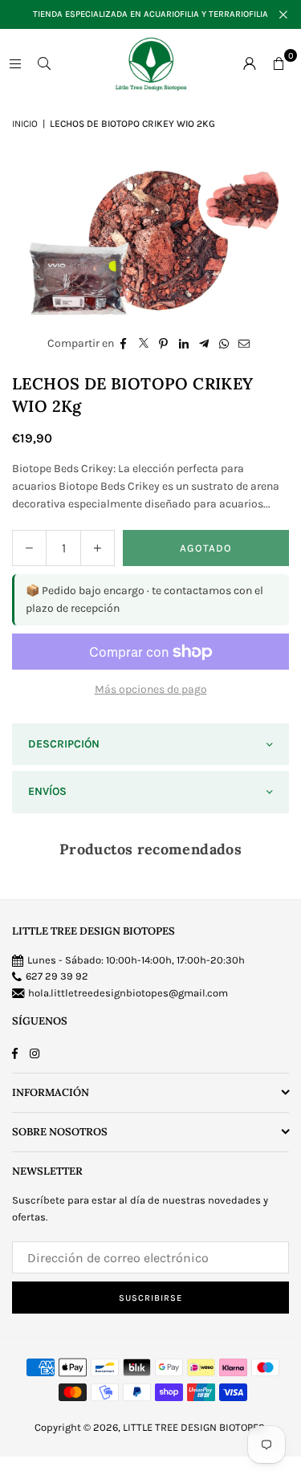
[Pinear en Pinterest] (164, 343)
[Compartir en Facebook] (124, 343)
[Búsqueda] (44, 63)
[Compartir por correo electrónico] (244, 343)
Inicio (25, 123)
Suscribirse (150, 1298)
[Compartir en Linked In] (184, 343)
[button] (278, 63)
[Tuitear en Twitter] (144, 343)
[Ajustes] (249, 63)
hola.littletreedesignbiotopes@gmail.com (128, 993)
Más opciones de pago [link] (151, 689)
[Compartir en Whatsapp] (224, 343)
